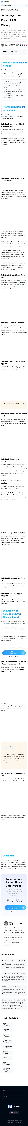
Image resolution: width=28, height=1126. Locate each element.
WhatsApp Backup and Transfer (7, 1070)
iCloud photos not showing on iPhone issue (14, 406)
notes (11, 632)
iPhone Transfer (7, 1030)
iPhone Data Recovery (8, 1041)
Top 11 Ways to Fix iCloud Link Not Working (11, 10)
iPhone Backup (7, 1036)
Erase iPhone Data (8, 1047)
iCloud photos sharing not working (10, 116)
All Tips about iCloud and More (14, 9)
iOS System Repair (8, 1052)
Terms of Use (19, 1122)
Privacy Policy (10, 1122)
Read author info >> (8, 945)
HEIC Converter (7, 1058)
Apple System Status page (16, 284)
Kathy (6, 45)
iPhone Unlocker (7, 1024)
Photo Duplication (8, 1063)
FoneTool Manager (6, 5)
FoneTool (6, 1)
